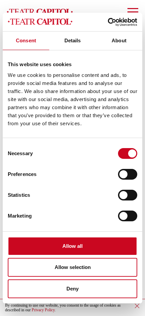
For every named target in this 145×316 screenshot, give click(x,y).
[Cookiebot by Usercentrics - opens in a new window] (107, 22)
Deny (72, 288)
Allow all (72, 246)
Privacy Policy (43, 310)
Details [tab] (72, 40)
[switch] (127, 174)
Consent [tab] (26, 40)
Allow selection (73, 267)
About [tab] (119, 40)
